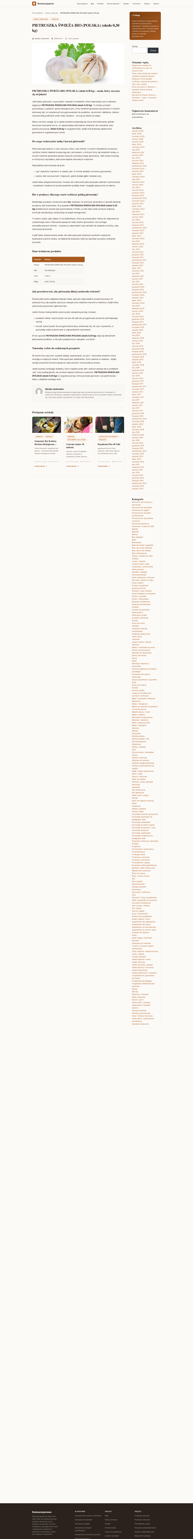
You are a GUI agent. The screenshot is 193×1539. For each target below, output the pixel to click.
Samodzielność (138, 884)
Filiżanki (135, 607)
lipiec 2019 (136, 333)
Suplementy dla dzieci (77, 440)
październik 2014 (139, 483)
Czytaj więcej (40, 466)
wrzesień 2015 (138, 454)
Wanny (134, 989)
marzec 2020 (137, 311)
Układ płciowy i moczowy (143, 967)
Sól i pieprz (137, 908)
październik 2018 (139, 354)
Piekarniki (136, 787)
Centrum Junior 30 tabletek (75, 446)
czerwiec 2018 (138, 365)
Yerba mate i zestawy (141, 1002)
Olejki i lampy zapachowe (143, 771)
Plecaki (135, 798)
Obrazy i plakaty (139, 747)
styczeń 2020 (138, 316)
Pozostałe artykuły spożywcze (145, 814)
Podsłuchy (136, 806)
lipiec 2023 (136, 206)
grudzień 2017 (138, 381)
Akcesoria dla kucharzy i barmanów (88, 1516)
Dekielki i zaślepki (139, 572)
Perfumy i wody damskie (142, 782)
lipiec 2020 (136, 300)
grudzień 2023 (138, 193)
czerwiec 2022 (138, 238)
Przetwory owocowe (140, 857)
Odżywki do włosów (140, 760)
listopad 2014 (137, 480)
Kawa (134, 661)
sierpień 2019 (137, 330)
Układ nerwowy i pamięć (142, 965)
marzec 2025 (137, 155)
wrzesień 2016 (138, 421)
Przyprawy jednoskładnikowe (144, 865)
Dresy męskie (137, 583)
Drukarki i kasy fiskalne (142, 591)
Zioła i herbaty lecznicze (142, 1016)
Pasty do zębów (139, 779)
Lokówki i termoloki (140, 696)
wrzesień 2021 (138, 263)
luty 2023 (136, 220)
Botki (134, 540)
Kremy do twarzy (139, 685)
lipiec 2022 (136, 236)
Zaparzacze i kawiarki (141, 1005)
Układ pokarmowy (139, 970)
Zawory (135, 1008)
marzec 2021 (137, 279)
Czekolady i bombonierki (142, 567)
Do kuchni (136, 4)
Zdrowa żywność (139, 1010)
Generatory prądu (139, 615)
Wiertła (135, 992)
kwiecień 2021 (138, 276)
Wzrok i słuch (137, 1000)
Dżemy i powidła (139, 596)
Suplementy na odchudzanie (144, 927)
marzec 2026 (137, 139)
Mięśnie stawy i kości (141, 712)
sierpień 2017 (137, 392)
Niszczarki (136, 733)
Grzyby (135, 620)
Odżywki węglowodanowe (143, 763)
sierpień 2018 (137, 359)
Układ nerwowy (138, 962)
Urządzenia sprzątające (142, 981)
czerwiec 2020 (138, 303)
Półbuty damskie (139, 809)
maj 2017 (136, 400)
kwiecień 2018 (138, 370)
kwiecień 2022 (138, 244)
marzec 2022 (137, 246)
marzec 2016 (137, 437)
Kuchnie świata (138, 690)
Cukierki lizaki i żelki (140, 564)
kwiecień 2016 (138, 435)
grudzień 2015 (138, 445)
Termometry (137, 948)
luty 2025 (136, 158)
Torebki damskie (139, 957)
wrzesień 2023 (138, 201)
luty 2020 (136, 314)
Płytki (134, 803)
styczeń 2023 (138, 222)
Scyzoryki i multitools (141, 892)
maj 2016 (136, 432)
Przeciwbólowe (138, 852)
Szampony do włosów (141, 943)
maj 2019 (136, 335)
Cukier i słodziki (138, 561)
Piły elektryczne (138, 790)
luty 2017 (136, 408)
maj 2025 (136, 150)
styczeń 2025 (138, 160)
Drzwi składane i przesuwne (144, 593)
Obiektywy (136, 744)
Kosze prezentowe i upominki (144, 679)
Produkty (100, 4)
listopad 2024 (138, 163)
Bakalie (135, 529)
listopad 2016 (137, 416)
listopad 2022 (138, 225)
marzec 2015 (137, 470)
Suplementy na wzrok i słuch (144, 930)
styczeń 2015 (137, 475)
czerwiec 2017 (138, 397)
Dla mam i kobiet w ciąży (142, 580)
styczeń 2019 (137, 346)
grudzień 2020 (138, 287)
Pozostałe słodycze (140, 830)
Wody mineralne (138, 997)
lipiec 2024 (136, 174)
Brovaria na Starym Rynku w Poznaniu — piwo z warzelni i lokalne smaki (144, 97)
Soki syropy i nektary (141, 905)
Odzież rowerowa (139, 757)
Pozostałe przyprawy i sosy (143, 827)
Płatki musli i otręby (140, 795)
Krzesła (135, 688)
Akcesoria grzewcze (140, 523)
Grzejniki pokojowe (140, 618)
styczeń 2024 (138, 190)
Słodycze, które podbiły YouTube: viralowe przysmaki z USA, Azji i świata (145, 81)
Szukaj (134, 46)
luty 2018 (136, 376)
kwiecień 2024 (138, 182)
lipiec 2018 (136, 362)
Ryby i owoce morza (140, 876)
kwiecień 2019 (138, 338)
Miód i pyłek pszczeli (141, 723)
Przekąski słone (138, 854)
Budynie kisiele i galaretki (142, 545)
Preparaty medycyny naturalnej (145, 841)
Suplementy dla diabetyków (143, 922)
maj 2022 (136, 241)
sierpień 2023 (138, 203)
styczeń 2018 (137, 378)
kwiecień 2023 (138, 214)
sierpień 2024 (138, 171)
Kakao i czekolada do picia (143, 647)
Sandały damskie (139, 887)
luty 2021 (136, 281)
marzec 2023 (137, 217)
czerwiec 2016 (138, 429)
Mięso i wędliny (138, 714)
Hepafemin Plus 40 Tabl (109, 444)
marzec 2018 (137, 373)
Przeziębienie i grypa (141, 862)
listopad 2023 (138, 195)
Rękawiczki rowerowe (141, 870)
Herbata (39, 436)
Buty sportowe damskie (142, 548)
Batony (135, 534)
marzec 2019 (137, 341)
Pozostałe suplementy (108, 436)
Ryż (133, 879)
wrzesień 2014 (138, 486)
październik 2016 (139, 419)
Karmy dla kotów (139, 655)
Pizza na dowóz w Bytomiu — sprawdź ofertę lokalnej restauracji (144, 89)
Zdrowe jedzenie (113, 4)
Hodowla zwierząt (139, 628)
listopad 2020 (138, 289)
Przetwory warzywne (141, 860)
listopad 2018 (137, 351)
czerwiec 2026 (138, 136)
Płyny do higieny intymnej (143, 801)
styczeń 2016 (137, 443)
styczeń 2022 (138, 252)
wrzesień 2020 (138, 295)
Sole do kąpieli (138, 911)
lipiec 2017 (136, 394)
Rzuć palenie (137, 881)
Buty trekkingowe (139, 553)
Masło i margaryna (140, 704)
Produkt (55, 19)
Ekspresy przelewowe (141, 604)
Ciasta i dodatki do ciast (142, 556)
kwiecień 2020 (138, 308)
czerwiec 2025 (138, 147)
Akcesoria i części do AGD (143, 526)
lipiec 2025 (136, 144)
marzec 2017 (137, 405)
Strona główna (82, 4)
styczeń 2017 (137, 411)
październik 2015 (139, 451)
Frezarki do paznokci (141, 610)
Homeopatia (137, 631)
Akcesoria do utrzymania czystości (88, 1534)
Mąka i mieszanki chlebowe (143, 698)
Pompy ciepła (137, 811)
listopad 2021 (137, 257)
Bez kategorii (137, 537)
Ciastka (135, 558)
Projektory (136, 846)
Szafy (134, 935)
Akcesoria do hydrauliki (142, 507)
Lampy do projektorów (141, 693)
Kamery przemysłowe (141, 650)
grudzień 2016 (138, 413)
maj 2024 (136, 179)
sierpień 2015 (137, 456)
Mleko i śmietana (139, 725)
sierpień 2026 (138, 131)
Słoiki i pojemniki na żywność (144, 900)
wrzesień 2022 (138, 230)
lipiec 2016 (136, 427)
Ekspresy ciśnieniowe (141, 601)
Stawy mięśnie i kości (141, 919)
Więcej (146, 4)
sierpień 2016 (137, 424)
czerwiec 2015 (138, 462)
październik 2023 (139, 198)
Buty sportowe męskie (141, 550)
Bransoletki (136, 542)
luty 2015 (136, 472)
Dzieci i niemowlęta (140, 599)
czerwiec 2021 (138, 271)
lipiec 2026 (136, 133)
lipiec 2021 (136, 268)
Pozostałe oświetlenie (141, 822)
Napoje (126, 4)
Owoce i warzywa (41, 19)
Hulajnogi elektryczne (141, 634)
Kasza (134, 658)
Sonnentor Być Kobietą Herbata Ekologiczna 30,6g (45, 444)
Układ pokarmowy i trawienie (144, 973)
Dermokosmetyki (139, 575)
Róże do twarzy (138, 873)
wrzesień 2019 (138, 327)
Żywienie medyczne (140, 1024)
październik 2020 (139, 292)
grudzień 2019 (138, 319)
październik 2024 (139, 166)
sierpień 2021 (137, 265)
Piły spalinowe (138, 792)
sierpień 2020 (138, 298)
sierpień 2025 (138, 142)
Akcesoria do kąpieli (140, 510)
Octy (134, 749)
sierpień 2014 (137, 489)
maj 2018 (136, 367)
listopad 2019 (137, 322)
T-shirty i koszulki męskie (142, 946)
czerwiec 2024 (138, 177)
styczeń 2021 (137, 284)
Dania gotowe (138, 569)
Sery (134, 895)
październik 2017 (139, 386)
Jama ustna (137, 636)
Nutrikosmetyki (138, 736)
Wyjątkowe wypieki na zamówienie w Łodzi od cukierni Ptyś (142, 68)
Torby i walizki (138, 954)
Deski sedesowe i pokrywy (143, 577)
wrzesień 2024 (138, 168)
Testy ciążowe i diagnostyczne (145, 951)
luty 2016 (136, 440)
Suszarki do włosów (140, 932)
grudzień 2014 (138, 478)
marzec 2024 (137, 185)
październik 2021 (139, 260)
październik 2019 (139, 324)
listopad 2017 (137, 384)
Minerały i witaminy (140, 720)
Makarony (136, 701)
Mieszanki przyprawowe (142, 717)
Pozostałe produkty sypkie (143, 825)
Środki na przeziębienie (142, 916)
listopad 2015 (137, 448)
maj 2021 (136, 273)
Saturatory (136, 889)
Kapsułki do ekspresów (141, 653)
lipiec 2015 (136, 459)
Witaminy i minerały (140, 994)
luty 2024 (136, 187)
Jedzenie (136, 639)
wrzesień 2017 (138, 389)
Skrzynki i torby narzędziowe (144, 897)
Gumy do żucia (138, 623)
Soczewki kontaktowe (141, 903)
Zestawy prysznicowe (141, 1013)
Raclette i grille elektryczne (143, 868)
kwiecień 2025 (138, 152)
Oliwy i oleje (137, 774)
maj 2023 (136, 211)
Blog (92, 4)
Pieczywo (136, 784)
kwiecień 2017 (138, 402)
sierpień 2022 (138, 233)
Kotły (134, 682)
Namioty (135, 728)
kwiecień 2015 (138, 467)
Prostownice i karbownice (143, 849)
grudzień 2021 (138, 255)
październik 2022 (139, 228)
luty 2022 (136, 249)
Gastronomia (137, 612)
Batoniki (135, 532)
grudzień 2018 (138, 349)
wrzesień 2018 (138, 357)
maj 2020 (136, 306)
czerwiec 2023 (138, 209)
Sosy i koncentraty (140, 914)
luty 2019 (136, 343)
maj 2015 (136, 464)
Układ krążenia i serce (141, 959)
